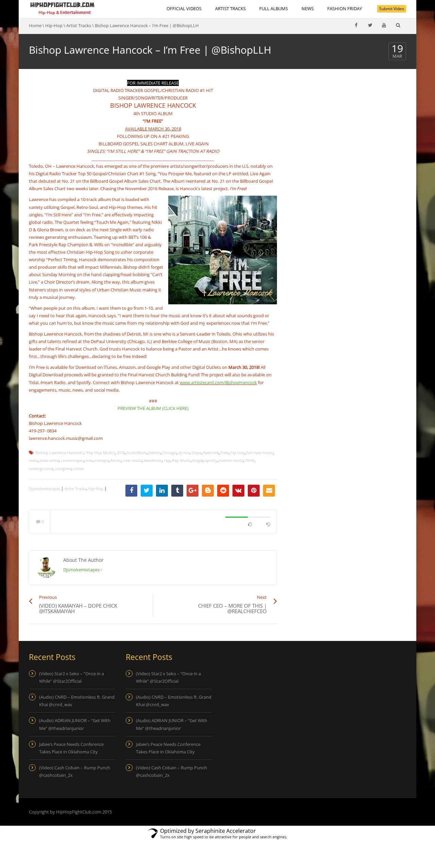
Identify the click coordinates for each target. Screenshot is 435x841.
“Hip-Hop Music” (100, 452)
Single (197, 460)
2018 (121, 452)
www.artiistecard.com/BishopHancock (218, 382)
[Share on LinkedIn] (162, 491)
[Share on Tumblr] (177, 491)
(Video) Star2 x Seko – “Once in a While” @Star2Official (71, 677)
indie (33, 460)
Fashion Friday (344, 8)
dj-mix (184, 452)
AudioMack (136, 452)
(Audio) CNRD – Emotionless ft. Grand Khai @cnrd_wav (77, 701)
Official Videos (184, 8)
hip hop (237, 452)
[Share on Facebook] (131, 491)
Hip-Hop (54, 25)
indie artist (49, 460)
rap (167, 460)
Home (35, 25)
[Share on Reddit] (223, 491)
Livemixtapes (72, 460)
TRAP (249, 460)
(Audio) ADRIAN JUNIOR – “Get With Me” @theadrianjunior (74, 724)
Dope (196, 452)
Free (224, 452)
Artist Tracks (230, 8)
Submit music (231, 460)
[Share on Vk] (238, 491)
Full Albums (273, 8)
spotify (211, 460)
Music (116, 460)
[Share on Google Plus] (192, 491)
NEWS (307, 8)
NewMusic (153, 460)
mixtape (101, 460)
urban (78, 468)
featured (211, 452)
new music (132, 460)
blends (154, 452)
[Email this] (269, 491)
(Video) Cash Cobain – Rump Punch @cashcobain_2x (74, 771)
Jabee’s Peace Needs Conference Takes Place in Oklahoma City (71, 748)
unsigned (63, 468)
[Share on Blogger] (208, 491)
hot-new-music (259, 452)
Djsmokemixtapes (44, 488)
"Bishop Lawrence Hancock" (59, 452)
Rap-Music (181, 460)
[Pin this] (254, 491)
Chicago (169, 452)
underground (41, 468)
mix (89, 460)
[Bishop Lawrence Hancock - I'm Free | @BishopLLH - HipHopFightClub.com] (62, 8)
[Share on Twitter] (147, 491)
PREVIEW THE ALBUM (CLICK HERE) (153, 408)
